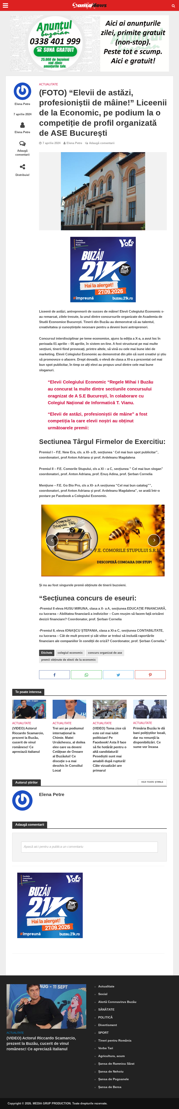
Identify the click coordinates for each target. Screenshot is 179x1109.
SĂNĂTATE (106, 1009)
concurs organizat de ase (105, 652)
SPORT (103, 1032)
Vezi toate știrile (152, 782)
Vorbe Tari (105, 1048)
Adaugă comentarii (22, 152)
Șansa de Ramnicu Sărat (116, 1063)
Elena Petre (22, 104)
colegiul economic (70, 652)
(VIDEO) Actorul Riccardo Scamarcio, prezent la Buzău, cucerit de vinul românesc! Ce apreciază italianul (28, 740)
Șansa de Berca (109, 1087)
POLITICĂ (105, 1017)
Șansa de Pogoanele (113, 1079)
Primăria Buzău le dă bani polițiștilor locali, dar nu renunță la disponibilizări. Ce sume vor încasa (149, 738)
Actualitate (48, 84)
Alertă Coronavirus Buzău (117, 1002)
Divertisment (107, 1025)
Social (102, 994)
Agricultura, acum (111, 1056)
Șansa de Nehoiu (111, 1071)
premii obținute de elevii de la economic (68, 659)
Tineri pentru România (114, 1040)
